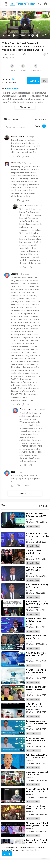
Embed (23, 70)
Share (12, 70)
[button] (45, 4)
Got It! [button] (7, 854)
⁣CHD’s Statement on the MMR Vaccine (36, 670)
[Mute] (37, 35)
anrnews (6, 79)
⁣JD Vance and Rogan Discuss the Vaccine (36, 807)
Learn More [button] (35, 850)
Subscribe (33, 81)
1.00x (28, 35)
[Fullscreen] (46, 35)
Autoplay (45, 506)
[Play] (3, 35)
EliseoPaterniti (18, 136)
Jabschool (15, 274)
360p (41, 28)
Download (36, 70)
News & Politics (13, 88)
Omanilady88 (17, 162)
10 (32, 35)
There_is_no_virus (27, 409)
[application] (25, 25)
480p (41, 24)
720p (42, 35)
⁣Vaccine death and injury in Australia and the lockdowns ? (36, 740)
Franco (14, 471)
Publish (38, 126)
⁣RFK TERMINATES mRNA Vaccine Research (35, 570)
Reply (26, 156)
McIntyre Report (33, 665)
